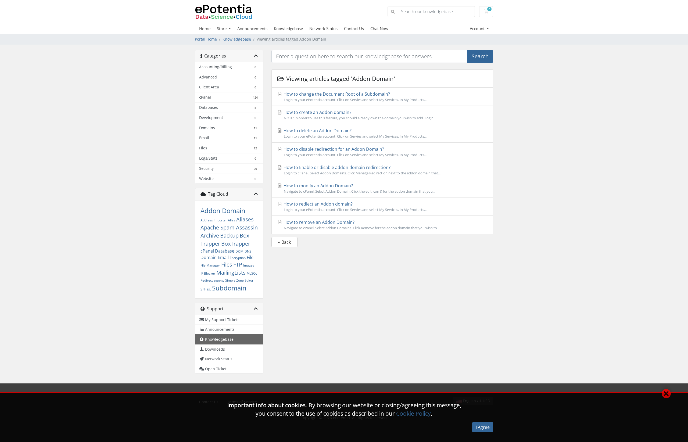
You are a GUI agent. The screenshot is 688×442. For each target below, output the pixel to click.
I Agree (483, 427)
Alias (231, 220)
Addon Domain (222, 210)
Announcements (252, 28)
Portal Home (206, 39)
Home (204, 28)
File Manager (210, 265)
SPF (203, 289)
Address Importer (213, 220)
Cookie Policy (413, 413)
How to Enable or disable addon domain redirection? (361, 169)
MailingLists (231, 272)
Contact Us (354, 28)
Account (478, 28)
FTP (237, 264)
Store (222, 28)
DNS (248, 251)
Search (480, 56)
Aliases (245, 219)
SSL (209, 289)
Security (219, 280)
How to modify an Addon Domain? (358, 188)
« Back (284, 242)
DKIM (239, 251)
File (250, 257)
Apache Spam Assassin (229, 227)
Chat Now (379, 28)
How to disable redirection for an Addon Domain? (354, 151)
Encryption (238, 258)
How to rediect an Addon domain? (354, 206)
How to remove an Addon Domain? (360, 224)
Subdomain (229, 287)
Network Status (323, 28)
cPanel (207, 251)
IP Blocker (207, 273)
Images (248, 265)
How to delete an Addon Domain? (354, 133)
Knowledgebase (288, 28)
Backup (229, 235)
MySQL (252, 273)
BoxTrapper (235, 243)
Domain (208, 257)
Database (224, 251)
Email (223, 257)
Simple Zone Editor (239, 280)
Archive (209, 235)
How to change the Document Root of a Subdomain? (354, 96)
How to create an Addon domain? (359, 114)
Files (226, 264)
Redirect (206, 280)
